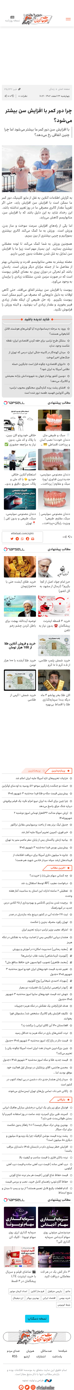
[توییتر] (27, 1387)
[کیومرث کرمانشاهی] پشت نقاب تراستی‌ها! (44, 955)
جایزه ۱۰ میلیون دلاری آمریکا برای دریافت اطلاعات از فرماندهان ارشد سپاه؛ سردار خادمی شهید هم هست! (42, 857)
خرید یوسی (64, 1298)
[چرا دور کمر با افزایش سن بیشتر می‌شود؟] (37, 168)
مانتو (68, 1291)
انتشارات (41, 1356)
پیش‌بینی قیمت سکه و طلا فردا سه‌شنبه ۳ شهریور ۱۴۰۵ (38, 793)
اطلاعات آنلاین (37, 19)
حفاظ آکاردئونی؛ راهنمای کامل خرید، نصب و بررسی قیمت (36, 1181)
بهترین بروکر (33, 1298)
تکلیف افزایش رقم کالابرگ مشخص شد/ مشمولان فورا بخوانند (41, 1016)
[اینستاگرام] (33, 1387)
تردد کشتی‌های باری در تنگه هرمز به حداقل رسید (41, 1033)
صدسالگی (46, 1351)
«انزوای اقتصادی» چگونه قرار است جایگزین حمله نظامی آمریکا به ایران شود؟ (41, 366)
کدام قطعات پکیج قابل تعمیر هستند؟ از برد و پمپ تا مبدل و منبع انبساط (37, 1190)
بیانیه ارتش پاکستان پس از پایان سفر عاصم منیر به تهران (36, 840)
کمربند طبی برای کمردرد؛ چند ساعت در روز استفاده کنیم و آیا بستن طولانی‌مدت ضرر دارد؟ (37, 1116)
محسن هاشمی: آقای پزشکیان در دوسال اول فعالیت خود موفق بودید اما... (39, 1070)
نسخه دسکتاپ (37, 1318)
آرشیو (27, 1356)
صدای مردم (13, 1351)
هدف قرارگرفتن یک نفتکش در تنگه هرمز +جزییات (41, 1006)
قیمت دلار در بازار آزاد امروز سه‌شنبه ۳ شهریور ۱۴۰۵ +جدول (36, 1040)
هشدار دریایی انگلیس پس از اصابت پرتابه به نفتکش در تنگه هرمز (37, 940)
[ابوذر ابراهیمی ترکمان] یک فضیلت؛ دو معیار (43, 987)
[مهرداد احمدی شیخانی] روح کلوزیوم (48, 981)
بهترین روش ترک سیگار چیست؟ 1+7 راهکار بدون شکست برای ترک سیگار (39, 1127)
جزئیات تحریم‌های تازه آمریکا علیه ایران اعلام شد (42, 778)
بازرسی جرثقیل (55, 1291)
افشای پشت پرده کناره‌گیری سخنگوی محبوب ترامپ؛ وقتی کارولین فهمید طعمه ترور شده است (39, 390)
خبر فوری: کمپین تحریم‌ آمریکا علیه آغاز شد (44, 832)
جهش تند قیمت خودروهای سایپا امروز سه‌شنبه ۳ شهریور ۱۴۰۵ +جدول (39, 997)
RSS (14, 1356)
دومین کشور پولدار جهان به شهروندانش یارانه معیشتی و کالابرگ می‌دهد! (37, 378)
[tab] (60, 771)
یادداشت (57, 1356)
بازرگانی (61, 1100)
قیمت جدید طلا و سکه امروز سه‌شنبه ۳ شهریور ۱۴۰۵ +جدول (35, 1060)
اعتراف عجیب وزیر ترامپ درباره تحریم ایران (45, 929)
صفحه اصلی (64, 89)
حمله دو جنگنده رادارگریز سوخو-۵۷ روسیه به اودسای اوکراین (35, 786)
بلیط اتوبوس (64, 1305)
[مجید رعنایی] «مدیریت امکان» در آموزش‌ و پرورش (40, 949)
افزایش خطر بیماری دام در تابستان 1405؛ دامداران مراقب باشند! (39, 1149)
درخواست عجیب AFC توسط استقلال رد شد (44, 883)
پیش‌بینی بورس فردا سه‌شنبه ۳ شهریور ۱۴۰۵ (44, 847)
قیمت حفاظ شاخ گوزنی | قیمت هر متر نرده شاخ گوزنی (38, 1175)
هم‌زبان (30, 1351)
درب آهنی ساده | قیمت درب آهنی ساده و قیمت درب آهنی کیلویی (39, 1166)
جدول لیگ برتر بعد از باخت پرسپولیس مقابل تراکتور (39, 824)
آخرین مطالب (58, 868)
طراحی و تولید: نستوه (33, 1380)
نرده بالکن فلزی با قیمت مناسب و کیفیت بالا (43, 1157)
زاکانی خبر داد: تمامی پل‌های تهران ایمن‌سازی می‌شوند (38, 1091)
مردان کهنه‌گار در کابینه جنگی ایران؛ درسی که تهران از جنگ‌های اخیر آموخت (39, 355)
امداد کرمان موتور (18, 1291)
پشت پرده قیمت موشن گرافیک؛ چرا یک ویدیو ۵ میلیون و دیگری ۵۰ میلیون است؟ (39, 1138)
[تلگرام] (21, 1387)
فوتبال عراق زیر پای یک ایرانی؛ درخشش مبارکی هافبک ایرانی (35, 1107)
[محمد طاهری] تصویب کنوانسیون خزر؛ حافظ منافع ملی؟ (36, 962)
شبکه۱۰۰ (62, 1351)
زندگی (52, 89)
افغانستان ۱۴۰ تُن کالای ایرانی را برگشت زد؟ (44, 1025)
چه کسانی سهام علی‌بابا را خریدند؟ (49, 875)
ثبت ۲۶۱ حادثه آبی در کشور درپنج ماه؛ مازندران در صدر (38, 914)
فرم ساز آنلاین (37, 1291)
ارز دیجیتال (18, 1298)
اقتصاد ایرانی (49, 1298)
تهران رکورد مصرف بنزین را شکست (49, 922)
